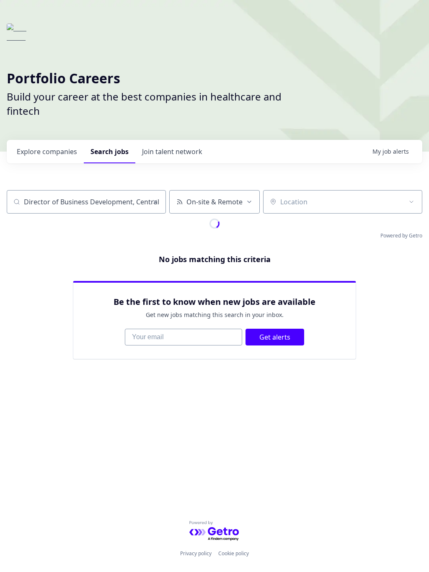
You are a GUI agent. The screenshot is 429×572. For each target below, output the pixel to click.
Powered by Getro (401, 235)
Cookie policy (233, 553)
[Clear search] (155, 202)
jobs (109, 151)
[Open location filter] (411, 202)
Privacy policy (196, 553)
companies (47, 151)
